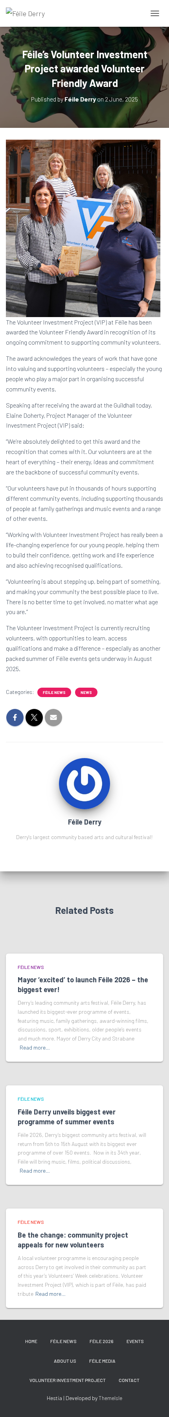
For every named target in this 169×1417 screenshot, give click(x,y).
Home (31, 1341)
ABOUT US (65, 1360)
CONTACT (129, 1380)
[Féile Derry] (28, 13)
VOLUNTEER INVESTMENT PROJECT (67, 1380)
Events (135, 1341)
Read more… (35, 1047)
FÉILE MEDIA (102, 1360)
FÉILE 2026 (102, 1341)
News (86, 692)
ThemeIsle (110, 1398)
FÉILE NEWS (54, 692)
